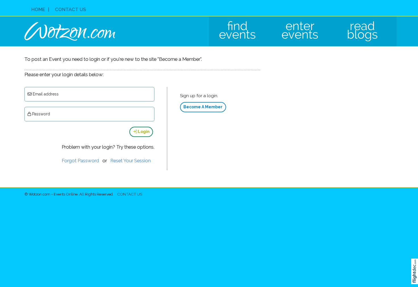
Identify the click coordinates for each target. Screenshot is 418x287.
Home (38, 9)
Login (143, 131)
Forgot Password (80, 160)
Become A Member (202, 107)
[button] (416, 278)
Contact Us (70, 9)
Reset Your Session (130, 160)
